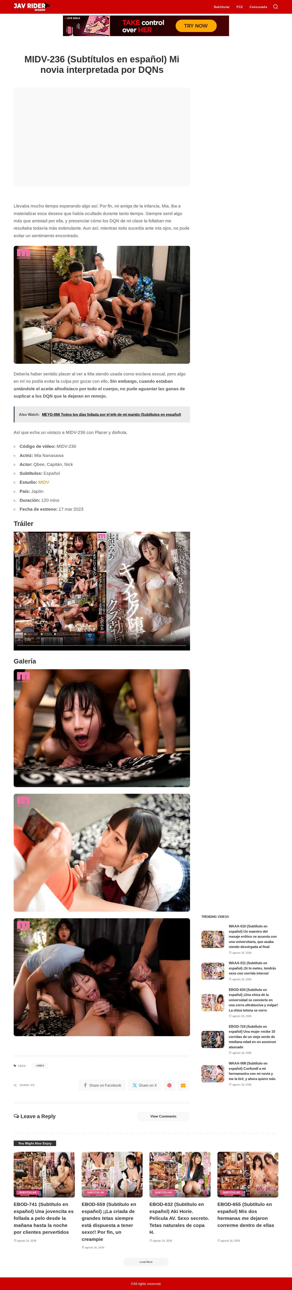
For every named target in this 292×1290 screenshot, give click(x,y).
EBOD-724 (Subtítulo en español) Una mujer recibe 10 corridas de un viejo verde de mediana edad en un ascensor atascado (252, 1037)
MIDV (43, 482)
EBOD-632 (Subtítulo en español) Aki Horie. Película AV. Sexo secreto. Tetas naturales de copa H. (179, 1218)
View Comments (163, 1116)
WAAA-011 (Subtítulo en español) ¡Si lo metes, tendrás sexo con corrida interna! (252, 968)
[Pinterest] (169, 1085)
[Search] (275, 7)
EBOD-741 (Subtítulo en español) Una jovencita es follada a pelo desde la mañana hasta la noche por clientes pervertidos (44, 1218)
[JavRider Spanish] (32, 7)
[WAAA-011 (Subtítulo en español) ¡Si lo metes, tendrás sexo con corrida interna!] (212, 971)
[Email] (183, 1085)
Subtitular (27, 1192)
